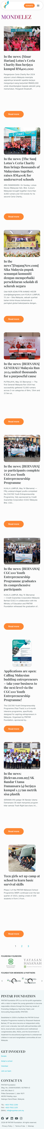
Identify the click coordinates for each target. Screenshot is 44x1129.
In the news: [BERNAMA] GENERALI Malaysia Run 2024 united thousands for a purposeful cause (22, 370)
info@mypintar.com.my (15, 1110)
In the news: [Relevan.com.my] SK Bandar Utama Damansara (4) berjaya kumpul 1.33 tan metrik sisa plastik (20, 783)
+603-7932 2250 (11, 1105)
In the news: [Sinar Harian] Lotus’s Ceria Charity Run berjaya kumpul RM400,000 (19, 62)
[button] (38, 5)
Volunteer (4, 1066)
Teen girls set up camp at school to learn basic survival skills (22, 880)
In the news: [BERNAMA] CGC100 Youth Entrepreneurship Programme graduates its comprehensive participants (21, 579)
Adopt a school (6, 1061)
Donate (3, 1056)
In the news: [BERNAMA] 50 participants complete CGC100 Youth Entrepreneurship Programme (22, 474)
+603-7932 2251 (11, 1107)
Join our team (6, 1071)
